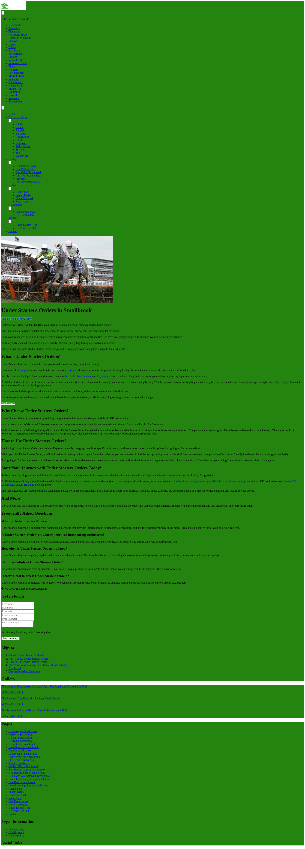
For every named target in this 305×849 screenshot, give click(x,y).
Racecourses (15, 204)
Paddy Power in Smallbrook (24, 756)
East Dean (14, 50)
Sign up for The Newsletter (16, 318)
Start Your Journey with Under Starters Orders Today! (38, 665)
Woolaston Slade (17, 63)
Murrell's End (16, 75)
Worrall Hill (15, 60)
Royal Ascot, (104, 376)
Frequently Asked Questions (24, 671)
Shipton (12, 40)
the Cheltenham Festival (78, 376)
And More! (14, 668)
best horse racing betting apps (194, 481)
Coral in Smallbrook (19, 750)
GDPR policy (16, 832)
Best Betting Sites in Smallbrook (26, 772)
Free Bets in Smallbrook (21, 782)
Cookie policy (16, 835)
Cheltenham (22, 191)
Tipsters (12, 217)
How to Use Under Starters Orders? (28, 661)
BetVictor (21, 133)
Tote (18, 152)
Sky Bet (20, 149)
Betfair (19, 127)
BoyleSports (22, 136)
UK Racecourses (25, 214)
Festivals (13, 185)
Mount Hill (14, 88)
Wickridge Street (17, 34)
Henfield (13, 69)
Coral (19, 139)
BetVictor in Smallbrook (22, 744)
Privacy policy (16, 829)
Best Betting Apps (26, 165)
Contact (12, 231)
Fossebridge (15, 53)
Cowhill (12, 95)
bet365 (19, 124)
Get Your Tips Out (26, 228)
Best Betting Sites (25, 169)
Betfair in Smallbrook (20, 737)
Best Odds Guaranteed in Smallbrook (29, 775)
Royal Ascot (22, 201)
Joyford (12, 56)
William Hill (22, 155)
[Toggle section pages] (9, 121)
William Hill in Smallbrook (23, 766)
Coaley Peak (15, 85)
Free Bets (21, 178)
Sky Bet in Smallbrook (21, 759)
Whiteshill (14, 91)
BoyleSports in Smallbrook (23, 747)
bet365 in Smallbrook (20, 734)
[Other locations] (2, 13)
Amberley (14, 28)
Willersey (13, 98)
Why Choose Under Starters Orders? (28, 658)
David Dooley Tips (26, 224)
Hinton (12, 44)
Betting (12, 159)
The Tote (35, 484)
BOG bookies (220, 481)
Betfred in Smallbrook (20, 740)
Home (11, 113)
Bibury (12, 47)
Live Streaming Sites (27, 181)
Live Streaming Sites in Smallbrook (28, 785)
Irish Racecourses (25, 211)
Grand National (24, 198)
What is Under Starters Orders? (25, 655)
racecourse (70, 370)
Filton (11, 66)
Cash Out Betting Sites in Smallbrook (29, 779)
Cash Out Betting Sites (28, 175)
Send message (10, 638)
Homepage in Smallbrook (22, 731)
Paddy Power (23, 146)
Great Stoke (15, 25)
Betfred (20, 130)
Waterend (13, 79)
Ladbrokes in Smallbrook (22, 753)
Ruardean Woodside (19, 37)
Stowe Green (15, 101)
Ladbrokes (21, 143)
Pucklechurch (16, 72)
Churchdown (15, 82)
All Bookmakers (17, 117)
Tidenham (14, 31)
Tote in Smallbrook (19, 763)
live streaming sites (239, 481)
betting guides (26, 370)
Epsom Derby (23, 195)
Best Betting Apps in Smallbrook (26, 769)
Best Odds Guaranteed (28, 172)
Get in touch (8, 403)
